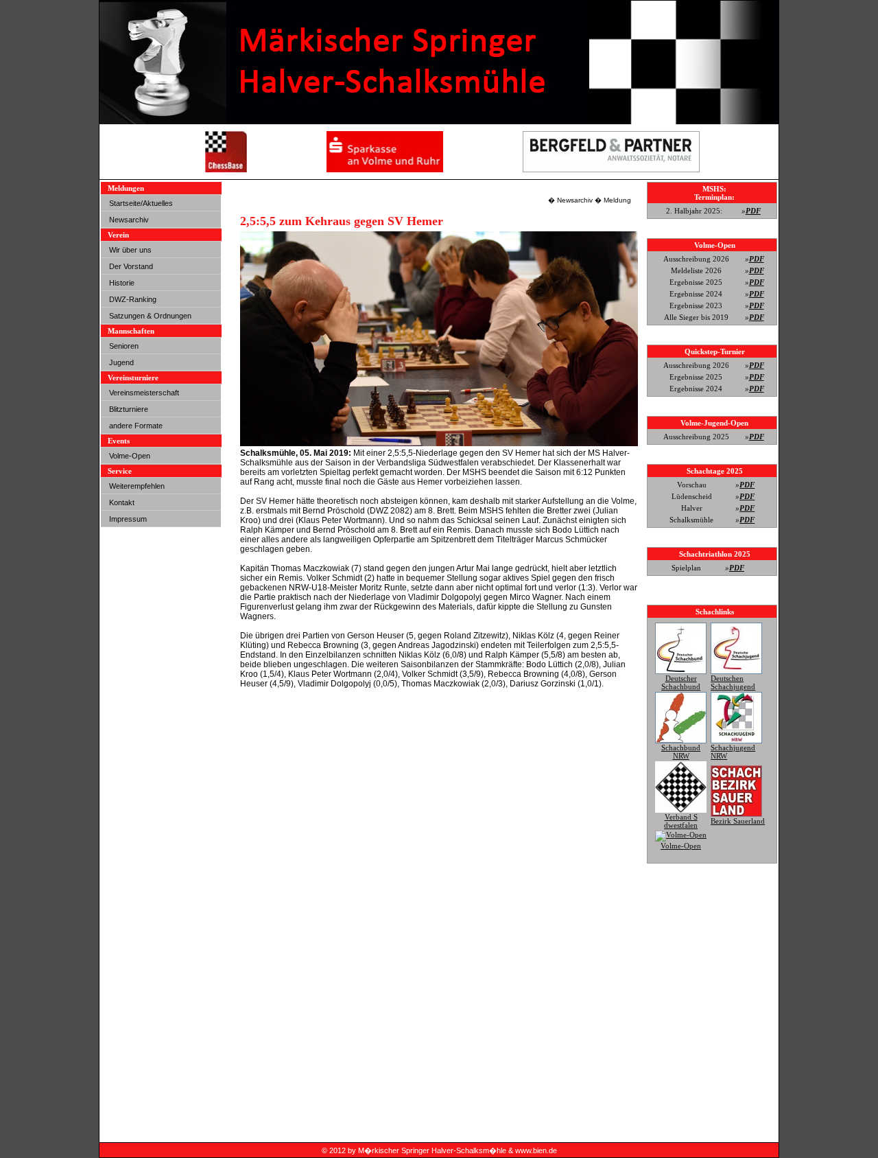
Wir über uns (130, 250)
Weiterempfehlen (137, 486)
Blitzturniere (128, 409)
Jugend (121, 362)
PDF (753, 211)
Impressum (128, 519)
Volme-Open (129, 456)
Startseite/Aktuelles (141, 203)
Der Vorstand (131, 266)
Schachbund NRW (680, 751)
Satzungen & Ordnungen (150, 316)
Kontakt (121, 502)
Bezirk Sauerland (738, 821)
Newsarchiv (129, 220)
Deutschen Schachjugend (733, 682)
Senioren (124, 346)
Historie (121, 283)
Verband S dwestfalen (681, 821)
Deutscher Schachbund (680, 682)
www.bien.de (536, 1150)
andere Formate (136, 425)
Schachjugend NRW (733, 751)
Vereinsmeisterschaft (144, 393)
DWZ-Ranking (132, 299)
